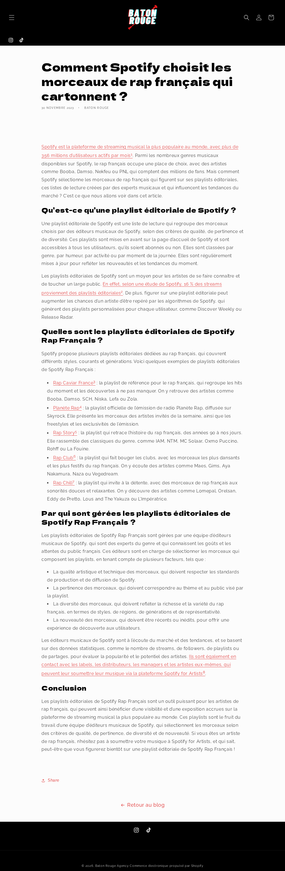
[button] (12, 17)
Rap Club (63, 457)
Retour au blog (145, 805)
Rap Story (64, 433)
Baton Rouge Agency (112, 866)
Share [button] (53, 780)
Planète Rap (66, 408)
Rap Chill (62, 482)
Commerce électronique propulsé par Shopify (166, 866)
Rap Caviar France (73, 383)
